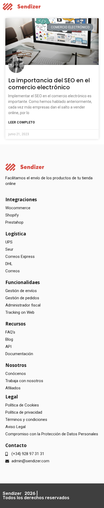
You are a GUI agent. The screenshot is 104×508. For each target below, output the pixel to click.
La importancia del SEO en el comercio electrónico (49, 83)
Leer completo (21, 122)
